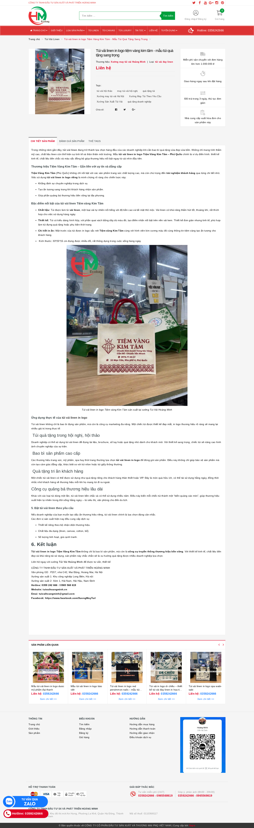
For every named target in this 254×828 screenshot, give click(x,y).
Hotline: (210, 30)
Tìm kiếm (84, 724)
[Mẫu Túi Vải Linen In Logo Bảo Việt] (48, 667)
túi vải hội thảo (104, 91)
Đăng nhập (190, 19)
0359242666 (50, 693)
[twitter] (194, 3)
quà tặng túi (149, 91)
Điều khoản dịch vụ (140, 737)
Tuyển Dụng (168, 30)
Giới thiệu (57, 30)
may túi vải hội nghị (127, 91)
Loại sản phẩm (74, 30)
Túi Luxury (125, 30)
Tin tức (139, 30)
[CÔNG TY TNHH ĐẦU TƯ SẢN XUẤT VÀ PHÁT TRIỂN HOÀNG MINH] (51, 16)
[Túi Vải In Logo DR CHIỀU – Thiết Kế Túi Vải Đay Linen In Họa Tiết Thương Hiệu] (127, 667)
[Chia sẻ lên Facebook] (116, 109)
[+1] (133, 109)
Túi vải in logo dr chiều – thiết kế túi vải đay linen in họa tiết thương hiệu (126, 689)
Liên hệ (153, 30)
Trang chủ (39, 30)
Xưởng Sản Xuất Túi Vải (110, 101)
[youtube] (205, 3)
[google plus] (211, 3)
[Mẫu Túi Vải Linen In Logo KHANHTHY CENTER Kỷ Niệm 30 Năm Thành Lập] (206, 667)
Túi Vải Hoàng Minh (71, 561)
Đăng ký (202, 19)
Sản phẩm (34, 733)
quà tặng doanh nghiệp (139, 101)
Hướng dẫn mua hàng (142, 724)
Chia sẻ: (100, 110)
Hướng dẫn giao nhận (142, 733)
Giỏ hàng (84, 737)
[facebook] (200, 3)
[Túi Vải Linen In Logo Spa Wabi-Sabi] (166, 667)
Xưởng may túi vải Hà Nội (110, 96)
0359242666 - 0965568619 (155, 795)
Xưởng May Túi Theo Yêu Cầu (145, 96)
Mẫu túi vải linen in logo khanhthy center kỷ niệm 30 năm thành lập (204, 689)
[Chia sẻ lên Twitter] (125, 109)
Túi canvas (108, 30)
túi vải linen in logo (74, 417)
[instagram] (217, 3)
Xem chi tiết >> (48, 699)
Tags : (99, 85)
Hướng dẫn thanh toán (142, 728)
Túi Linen (93, 30)
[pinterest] (222, 3)
